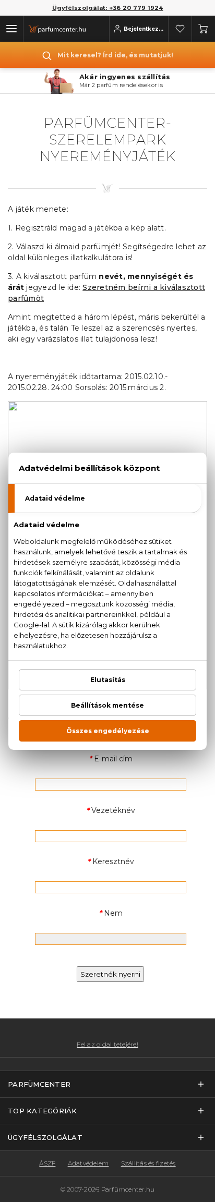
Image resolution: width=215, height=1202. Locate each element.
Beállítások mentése (107, 705)
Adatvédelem (88, 1163)
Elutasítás (107, 680)
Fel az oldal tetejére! (107, 1044)
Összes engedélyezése (107, 731)
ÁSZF (47, 1163)
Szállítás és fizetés (148, 1163)
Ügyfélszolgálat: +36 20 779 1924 (107, 7)
